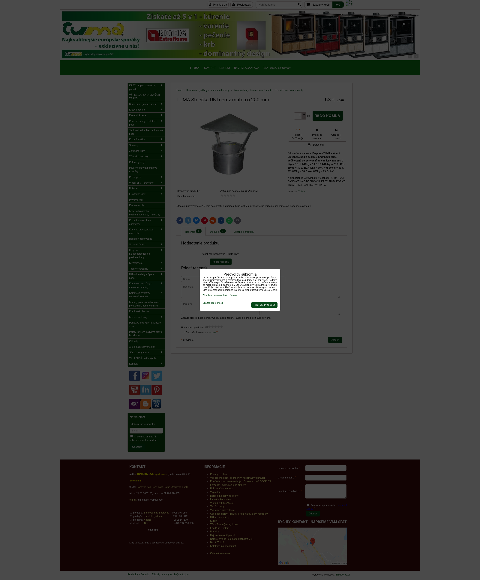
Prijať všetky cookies (264, 305)
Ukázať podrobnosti (212, 303)
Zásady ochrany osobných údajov (219, 295)
